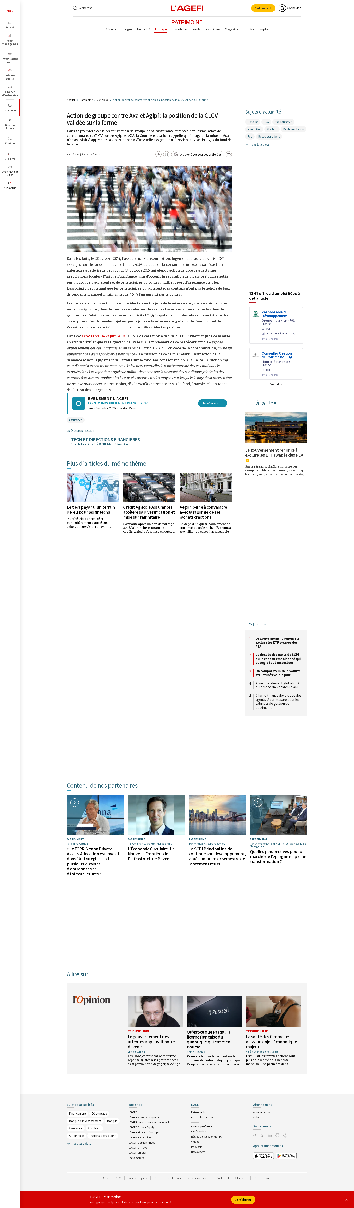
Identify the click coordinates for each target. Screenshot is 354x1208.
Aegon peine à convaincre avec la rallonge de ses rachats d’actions (203, 512)
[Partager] (158, 154)
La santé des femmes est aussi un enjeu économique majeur (271, 1041)
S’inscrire (121, 444)
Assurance (75, 420)
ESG (266, 122)
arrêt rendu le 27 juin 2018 (103, 336)
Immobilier (254, 129)
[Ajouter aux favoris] (166, 154)
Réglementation (293, 129)
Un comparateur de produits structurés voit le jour (278, 673)
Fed (249, 136)
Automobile (76, 1136)
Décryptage (99, 1113)
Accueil (71, 99)
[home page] (187, 8)
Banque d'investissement (85, 1121)
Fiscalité (252, 122)
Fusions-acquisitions (103, 1136)
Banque (112, 1121)
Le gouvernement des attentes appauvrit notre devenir (151, 1041)
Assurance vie (283, 122)
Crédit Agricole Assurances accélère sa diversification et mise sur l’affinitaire (149, 512)
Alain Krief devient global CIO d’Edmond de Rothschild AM (277, 685)
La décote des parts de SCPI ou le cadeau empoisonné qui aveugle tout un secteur (278, 659)
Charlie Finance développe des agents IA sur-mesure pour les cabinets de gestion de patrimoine (278, 702)
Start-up (272, 129)
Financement (77, 1113)
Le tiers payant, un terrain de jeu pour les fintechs (91, 509)
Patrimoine (86, 99)
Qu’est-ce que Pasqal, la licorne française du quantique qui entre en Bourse (208, 1039)
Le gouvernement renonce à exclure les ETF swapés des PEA (274, 452)
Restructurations (269, 136)
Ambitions (94, 1128)
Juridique (102, 99)
